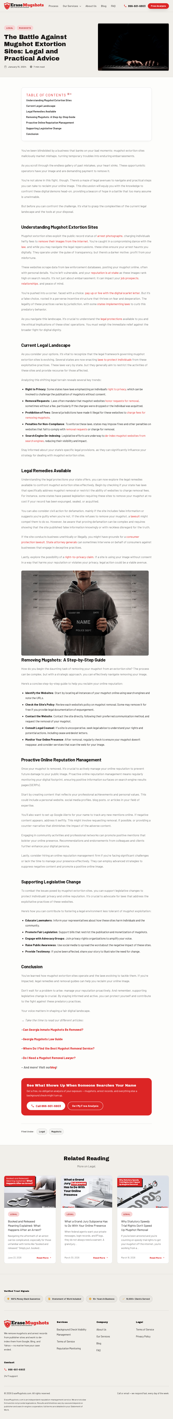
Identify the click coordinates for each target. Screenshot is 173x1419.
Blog (103, 5)
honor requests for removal (122, 400)
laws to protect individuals (115, 359)
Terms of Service (66, 1341)
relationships (29, 283)
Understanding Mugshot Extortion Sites (49, 100)
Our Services (70, 5)
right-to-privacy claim (79, 557)
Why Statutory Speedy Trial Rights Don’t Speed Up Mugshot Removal (136, 1226)
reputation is (99, 272)
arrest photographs (109, 236)
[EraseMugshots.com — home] (24, 5)
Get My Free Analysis (85, 1105)
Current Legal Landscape (40, 105)
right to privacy (116, 389)
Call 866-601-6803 (48, 1106)
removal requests (76, 429)
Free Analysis (158, 5)
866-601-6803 (136, 5)
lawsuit (135, 516)
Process (53, 5)
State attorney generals (61, 542)
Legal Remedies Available (41, 111)
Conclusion (32, 133)
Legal (9, 28)
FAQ (113, 5)
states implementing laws (113, 304)
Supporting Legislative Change (43, 128)
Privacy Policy (143, 1336)
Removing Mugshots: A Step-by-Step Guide (50, 116)
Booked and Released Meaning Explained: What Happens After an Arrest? (24, 1226)
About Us (90, 5)
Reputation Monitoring (69, 1348)
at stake (113, 272)
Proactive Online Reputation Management (50, 122)
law (23, 247)
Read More (42, 1257)
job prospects (129, 278)
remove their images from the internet (63, 241)
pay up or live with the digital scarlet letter (112, 293)
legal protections (111, 319)
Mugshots (25, 28)
